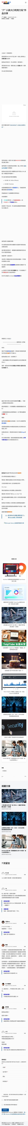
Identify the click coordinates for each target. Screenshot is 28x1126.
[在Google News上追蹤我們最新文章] (14, 523)
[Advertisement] (14, 36)
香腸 (6, 944)
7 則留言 (12, 18)
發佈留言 (5, 1110)
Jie (6, 888)
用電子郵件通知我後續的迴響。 (11, 1100)
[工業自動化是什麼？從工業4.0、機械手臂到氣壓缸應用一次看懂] (14, 796)
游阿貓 (7, 1007)
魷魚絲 (4, 770)
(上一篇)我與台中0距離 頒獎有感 (13, 515)
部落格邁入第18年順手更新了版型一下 (14, 670)
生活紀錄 (7, 18)
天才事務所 (8, 984)
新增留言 (5, 1081)
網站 (4, 1076)
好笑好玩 (3, 18)
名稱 (4, 1067)
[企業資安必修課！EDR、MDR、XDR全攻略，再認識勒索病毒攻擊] (14, 819)
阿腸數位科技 (20, 1124)
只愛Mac (7, 921)
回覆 (25, 874)
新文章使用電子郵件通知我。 (11, 1104)
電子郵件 (5, 1072)
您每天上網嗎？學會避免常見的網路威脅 (14, 737)
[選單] (25, 2)
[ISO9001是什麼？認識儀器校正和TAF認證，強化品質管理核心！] (14, 841)
